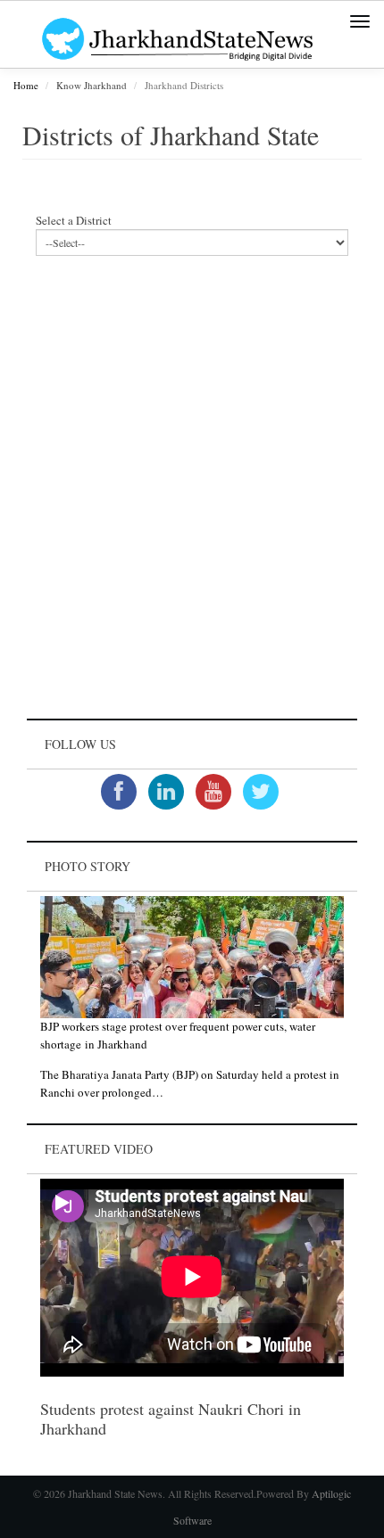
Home (25, 85)
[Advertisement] (192, 500)
